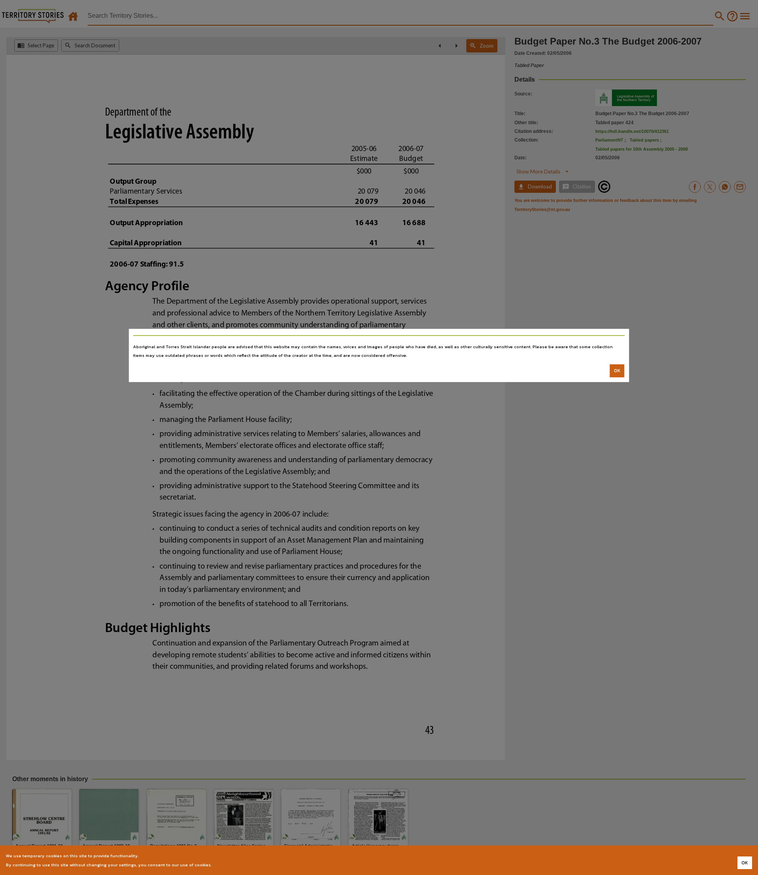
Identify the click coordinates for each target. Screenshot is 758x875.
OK (617, 370)
